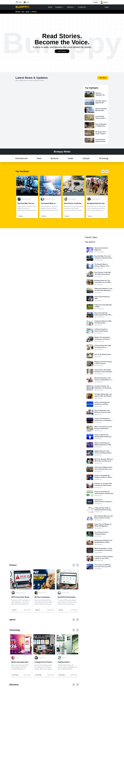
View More (102, 78)
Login (106, 7)
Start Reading (62, 51)
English (95, 2)
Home (18, 12)
